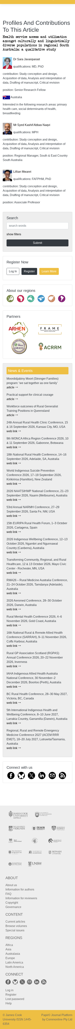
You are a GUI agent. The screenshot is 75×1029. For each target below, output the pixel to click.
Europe (10, 958)
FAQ (8, 893)
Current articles (15, 921)
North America (14, 966)
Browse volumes (16, 926)
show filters (14, 234)
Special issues (14, 930)
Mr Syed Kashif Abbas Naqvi (31, 124)
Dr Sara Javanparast (26, 59)
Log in (9, 990)
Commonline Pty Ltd (59, 1019)
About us (11, 885)
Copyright (11, 902)
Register (29, 271)
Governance (13, 907)
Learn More (49, 271)
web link (12, 431)
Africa (9, 945)
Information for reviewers (21, 898)
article (11, 387)
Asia (8, 949)
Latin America (14, 962)
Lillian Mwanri (22, 171)
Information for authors (19, 889)
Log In (13, 271)
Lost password (14, 999)
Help (8, 1003)
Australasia (12, 953)
